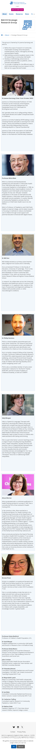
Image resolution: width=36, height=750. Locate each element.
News (27, 14)
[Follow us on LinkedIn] (18, 727)
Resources (19, 14)
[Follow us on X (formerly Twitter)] (22, 727)
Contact (12, 732)
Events (11, 14)
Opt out (20, 746)
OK (14, 746)
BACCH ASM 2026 (17, 10)
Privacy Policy (21, 732)
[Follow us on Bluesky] (14, 727)
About (5, 14)
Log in (17, 6)
